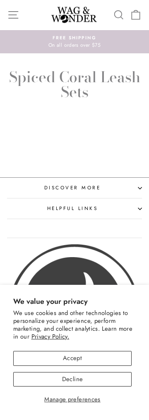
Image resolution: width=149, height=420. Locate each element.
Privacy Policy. (50, 336)
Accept (72, 358)
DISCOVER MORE (72, 187)
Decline (72, 379)
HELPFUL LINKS (72, 208)
